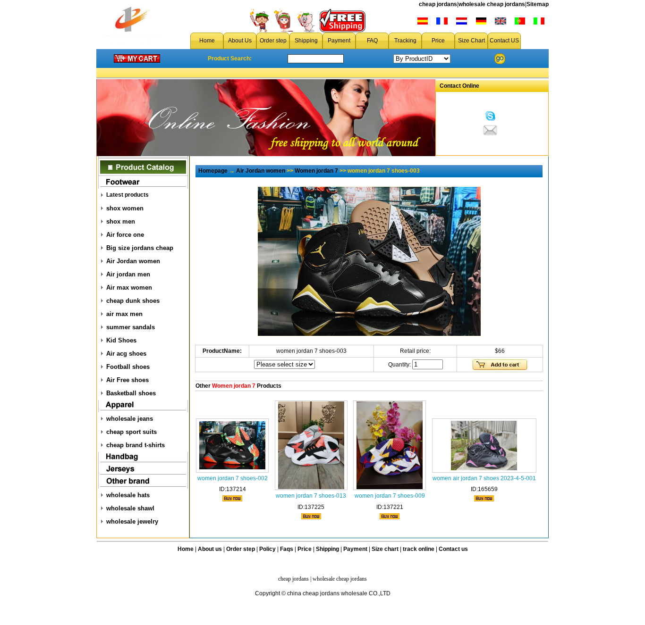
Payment (339, 40)
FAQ (372, 40)
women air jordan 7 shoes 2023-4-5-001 (484, 478)
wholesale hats (128, 495)
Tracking (405, 40)
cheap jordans (438, 4)
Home (207, 40)
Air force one (125, 234)
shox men (120, 221)
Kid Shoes (121, 340)
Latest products (127, 195)
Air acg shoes (126, 353)
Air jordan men (128, 274)
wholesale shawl (130, 508)
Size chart (385, 549)
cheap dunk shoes (133, 300)
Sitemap (537, 4)
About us (210, 549)
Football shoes (128, 366)
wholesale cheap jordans (491, 4)
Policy (267, 549)
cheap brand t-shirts (135, 445)
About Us (240, 40)
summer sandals (130, 327)
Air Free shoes (127, 379)
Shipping (306, 40)
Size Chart (471, 40)
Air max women (129, 287)
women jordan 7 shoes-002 (232, 478)
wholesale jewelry (132, 521)
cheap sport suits (131, 431)
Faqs (286, 549)
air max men (124, 313)
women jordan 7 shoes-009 (390, 495)
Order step (273, 40)
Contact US (504, 40)
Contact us (453, 549)
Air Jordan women (133, 261)
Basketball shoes (131, 393)
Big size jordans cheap (139, 247)
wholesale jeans (129, 418)
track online (418, 549)
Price (438, 40)
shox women (125, 208)
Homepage (213, 170)
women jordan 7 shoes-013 (311, 495)
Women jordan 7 (316, 170)
